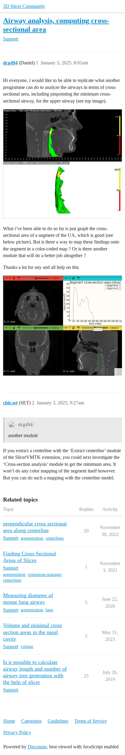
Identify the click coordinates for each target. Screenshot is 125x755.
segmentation (32, 538)
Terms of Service (90, 721)
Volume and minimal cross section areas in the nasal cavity (32, 632)
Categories (31, 721)
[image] (62, 163)
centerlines (55, 538)
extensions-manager (45, 574)
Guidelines (58, 721)
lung (49, 610)
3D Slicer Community (24, 6)
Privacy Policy (17, 732)
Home (9, 721)
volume (27, 646)
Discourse (37, 746)
